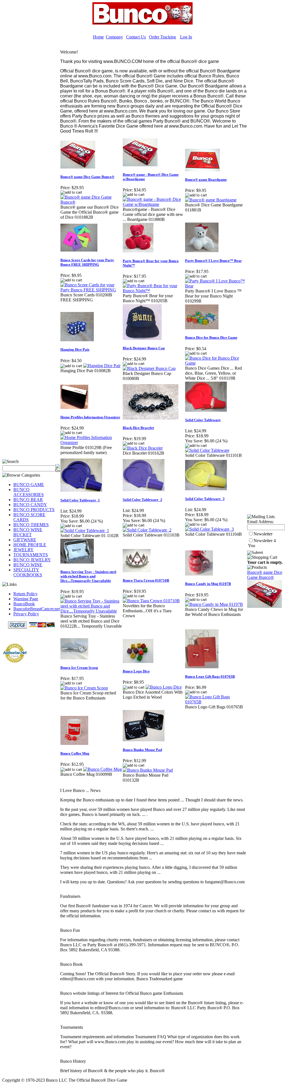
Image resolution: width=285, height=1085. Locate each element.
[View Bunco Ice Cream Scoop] (84, 688)
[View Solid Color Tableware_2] (147, 530)
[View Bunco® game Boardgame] (211, 200)
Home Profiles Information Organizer (90, 417)
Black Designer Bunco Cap (144, 348)
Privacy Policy (26, 613)
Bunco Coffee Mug (74, 753)
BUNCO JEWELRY (32, 559)
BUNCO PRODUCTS (34, 509)
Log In (186, 37)
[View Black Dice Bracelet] (143, 448)
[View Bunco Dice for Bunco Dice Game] (216, 363)
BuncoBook (24, 603)
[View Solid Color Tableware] (207, 450)
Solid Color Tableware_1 (80, 500)
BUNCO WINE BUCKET (27, 532)
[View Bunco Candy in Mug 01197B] (214, 604)
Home (98, 37)
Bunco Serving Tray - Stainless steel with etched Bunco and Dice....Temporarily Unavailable (88, 576)
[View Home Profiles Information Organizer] (91, 442)
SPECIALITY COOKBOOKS (27, 572)
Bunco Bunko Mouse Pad (142, 750)
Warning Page (25, 598)
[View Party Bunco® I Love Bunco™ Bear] (216, 286)
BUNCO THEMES (31, 524)
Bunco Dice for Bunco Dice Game (211, 337)
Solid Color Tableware (203, 420)
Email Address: (260, 521)
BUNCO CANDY (30, 504)
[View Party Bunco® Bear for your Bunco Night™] (154, 290)
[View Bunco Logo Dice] (164, 687)
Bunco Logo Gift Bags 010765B (210, 676)
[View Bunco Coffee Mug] (102, 769)
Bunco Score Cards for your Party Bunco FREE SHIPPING (87, 262)
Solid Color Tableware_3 (205, 499)
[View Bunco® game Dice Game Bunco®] (91, 202)
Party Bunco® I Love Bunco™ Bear (213, 261)
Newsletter (263, 533)
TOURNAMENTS (30, 554)
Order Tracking (162, 37)
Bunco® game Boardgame (206, 179)
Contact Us (136, 37)
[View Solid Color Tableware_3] (209, 529)
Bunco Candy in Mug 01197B (208, 584)
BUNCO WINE (27, 564)
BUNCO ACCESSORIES (28, 492)
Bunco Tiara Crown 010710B (146, 580)
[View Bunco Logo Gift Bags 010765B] (216, 701)
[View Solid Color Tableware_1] (84, 530)
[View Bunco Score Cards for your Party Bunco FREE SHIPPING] (91, 289)
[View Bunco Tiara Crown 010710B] (151, 600)
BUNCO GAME (28, 484)
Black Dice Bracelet (138, 428)
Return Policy (25, 593)
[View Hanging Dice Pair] (102, 365)
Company (114, 37)
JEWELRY (23, 549)
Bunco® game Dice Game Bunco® (87, 177)
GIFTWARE (24, 539)
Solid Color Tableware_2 (142, 500)
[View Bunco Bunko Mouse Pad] (148, 770)
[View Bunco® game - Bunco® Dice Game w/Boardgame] (154, 204)
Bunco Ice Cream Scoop (79, 667)
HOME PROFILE (29, 544)
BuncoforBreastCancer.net (36, 608)
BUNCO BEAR (28, 499)
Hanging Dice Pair (75, 349)
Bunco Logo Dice (136, 671)
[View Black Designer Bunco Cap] (149, 368)
